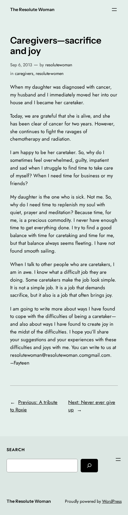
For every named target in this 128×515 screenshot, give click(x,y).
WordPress (112, 501)
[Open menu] (114, 9)
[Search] (89, 465)
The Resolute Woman (32, 9)
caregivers (24, 73)
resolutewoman (58, 65)
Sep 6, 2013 (21, 65)
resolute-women (50, 73)
